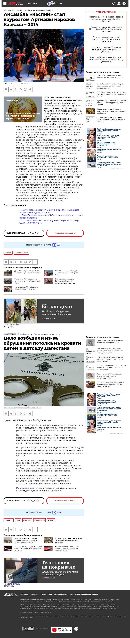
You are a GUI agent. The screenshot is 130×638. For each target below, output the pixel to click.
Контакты (24, 594)
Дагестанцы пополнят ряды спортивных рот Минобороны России (66, 273)
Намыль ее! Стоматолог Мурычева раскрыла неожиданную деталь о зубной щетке (110, 359)
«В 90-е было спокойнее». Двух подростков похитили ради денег (110, 76)
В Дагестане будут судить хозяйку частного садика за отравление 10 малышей (28, 549)
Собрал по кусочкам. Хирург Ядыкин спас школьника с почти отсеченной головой (111, 94)
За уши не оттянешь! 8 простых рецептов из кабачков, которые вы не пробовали (111, 111)
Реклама (34, 594)
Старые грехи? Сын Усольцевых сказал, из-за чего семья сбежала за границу (111, 119)
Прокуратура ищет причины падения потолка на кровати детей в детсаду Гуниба (25, 540)
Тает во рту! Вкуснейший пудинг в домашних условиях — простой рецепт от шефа (110, 384)
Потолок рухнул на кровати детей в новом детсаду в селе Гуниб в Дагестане (106, 19)
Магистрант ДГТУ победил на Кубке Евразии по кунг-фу (26, 288)
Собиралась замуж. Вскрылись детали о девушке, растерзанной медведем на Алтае (110, 351)
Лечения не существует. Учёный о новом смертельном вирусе (110, 341)
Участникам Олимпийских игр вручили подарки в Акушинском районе (27, 281)
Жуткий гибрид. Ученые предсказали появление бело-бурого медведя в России (111, 103)
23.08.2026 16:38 (10, 334)
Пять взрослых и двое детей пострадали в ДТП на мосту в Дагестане (106, 39)
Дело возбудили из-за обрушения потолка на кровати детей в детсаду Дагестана (106, 59)
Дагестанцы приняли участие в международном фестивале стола (28, 272)
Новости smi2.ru (12, 324)
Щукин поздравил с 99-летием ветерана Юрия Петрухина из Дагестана (106, 49)
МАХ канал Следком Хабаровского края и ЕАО (22, 408)
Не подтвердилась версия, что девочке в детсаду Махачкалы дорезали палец (67, 549)
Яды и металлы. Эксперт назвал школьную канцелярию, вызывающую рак (109, 376)
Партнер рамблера (42, 628)
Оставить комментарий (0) (65, 233)
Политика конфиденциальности (54, 594)
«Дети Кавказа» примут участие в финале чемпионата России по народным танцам (49, 211)
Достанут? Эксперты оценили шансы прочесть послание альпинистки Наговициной (111, 368)
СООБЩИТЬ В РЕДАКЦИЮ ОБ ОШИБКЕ (84, 594)
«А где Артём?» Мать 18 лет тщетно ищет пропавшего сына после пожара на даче (110, 86)
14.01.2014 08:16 (9, 10)
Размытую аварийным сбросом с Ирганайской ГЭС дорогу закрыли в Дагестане (106, 29)
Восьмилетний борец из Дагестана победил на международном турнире (65, 281)
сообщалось (29, 488)
